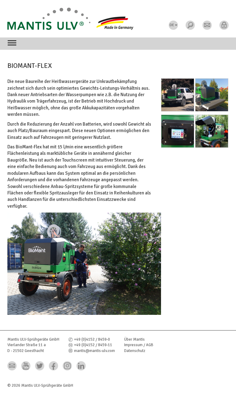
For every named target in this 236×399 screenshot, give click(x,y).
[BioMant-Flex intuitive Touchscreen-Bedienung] (177, 132)
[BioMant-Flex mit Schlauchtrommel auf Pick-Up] (177, 96)
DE (172, 25)
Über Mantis (134, 339)
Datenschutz (134, 350)
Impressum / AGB (138, 344)
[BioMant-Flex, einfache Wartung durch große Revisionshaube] (211, 132)
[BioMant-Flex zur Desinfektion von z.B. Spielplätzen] (211, 96)
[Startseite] (118, 19)
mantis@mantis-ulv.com (94, 350)
